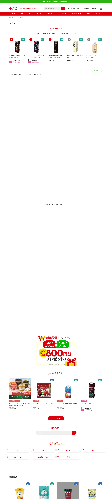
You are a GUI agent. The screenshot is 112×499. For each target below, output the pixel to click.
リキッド (22, 17)
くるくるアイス (62, 14)
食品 (30, 14)
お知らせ (94, 8)
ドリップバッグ (63, 33)
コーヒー (39, 14)
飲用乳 (89, 14)
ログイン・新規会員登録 (73, 8)
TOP (10, 17)
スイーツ (50, 14)
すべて (13, 14)
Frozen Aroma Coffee (49, 33)
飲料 (22, 14)
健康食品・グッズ (76, 14)
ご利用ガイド (86, 8)
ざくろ (98, 14)
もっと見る (55, 418)
